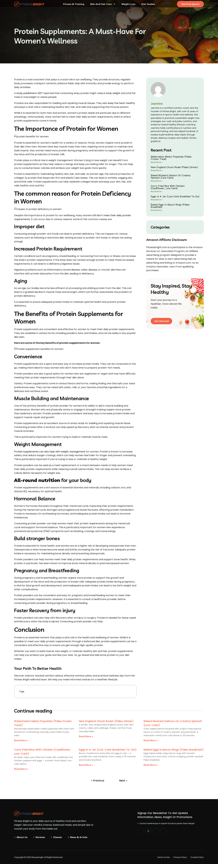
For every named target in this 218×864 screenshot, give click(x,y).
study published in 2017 (29, 93)
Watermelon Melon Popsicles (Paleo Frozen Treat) (171, 158)
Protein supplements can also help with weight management (49, 451)
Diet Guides (148, 4)
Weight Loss (128, 4)
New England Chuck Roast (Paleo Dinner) (174, 167)
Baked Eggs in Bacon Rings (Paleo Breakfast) (170, 205)
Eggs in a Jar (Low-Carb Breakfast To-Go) (175, 196)
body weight (113, 93)
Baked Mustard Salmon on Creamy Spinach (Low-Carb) (171, 176)
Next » (123, 780)
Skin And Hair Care (101, 4)
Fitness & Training (73, 4)
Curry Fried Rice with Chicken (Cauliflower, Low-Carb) (168, 187)
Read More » (157, 162)
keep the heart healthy (121, 103)
